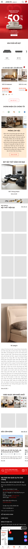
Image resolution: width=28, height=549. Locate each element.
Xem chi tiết (14, 154)
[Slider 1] (14, 21)
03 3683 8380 (12, 497)
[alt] (25, 112)
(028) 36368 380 (14, 505)
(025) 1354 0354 (7, 502)
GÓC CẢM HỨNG (6, 432)
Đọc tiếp (3, 460)
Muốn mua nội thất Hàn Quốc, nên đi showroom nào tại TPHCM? (11, 451)
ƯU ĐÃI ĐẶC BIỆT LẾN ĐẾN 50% (12, 68)
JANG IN (12, 510)
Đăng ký (24, 528)
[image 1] (14, 200)
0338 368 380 (15, 495)
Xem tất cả (13, 100)
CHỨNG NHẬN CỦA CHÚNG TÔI (14, 106)
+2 (12, 94)
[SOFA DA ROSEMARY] (9, 75)
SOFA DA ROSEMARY (7, 84)
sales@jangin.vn (10, 508)
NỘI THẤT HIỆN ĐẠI (8, 206)
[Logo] (3, 112)
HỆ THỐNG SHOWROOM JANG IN (11, 491)
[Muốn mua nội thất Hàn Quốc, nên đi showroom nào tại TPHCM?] (12, 441)
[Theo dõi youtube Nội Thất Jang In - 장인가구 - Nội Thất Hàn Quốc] (10, 532)
